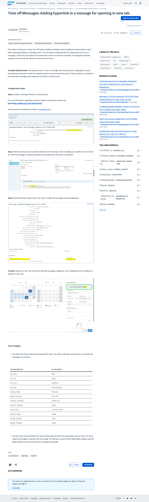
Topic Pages (100, 3)
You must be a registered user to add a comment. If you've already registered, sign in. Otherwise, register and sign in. (48, 482)
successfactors (13, 456)
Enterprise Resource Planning (46, 8)
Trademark (57, 498)
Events (79, 3)
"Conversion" (134, 64)
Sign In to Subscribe (131, 18)
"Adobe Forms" (104, 61)
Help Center (89, 3)
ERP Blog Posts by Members (65, 8)
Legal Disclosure (45, 498)
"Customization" (105, 68)
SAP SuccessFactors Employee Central (20, 43)
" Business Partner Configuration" (110, 57)
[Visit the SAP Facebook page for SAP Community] (123, 498)
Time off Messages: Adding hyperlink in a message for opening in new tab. (69, 13)
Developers (61, 3)
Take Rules (24, 456)
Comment (16, 488)
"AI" (114, 61)
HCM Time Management (61, 43)
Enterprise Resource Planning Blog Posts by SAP (120, 90)
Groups (52, 3)
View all (102, 210)
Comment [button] (88, 465)
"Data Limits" (129, 68)
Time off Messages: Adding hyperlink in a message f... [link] (91, 8)
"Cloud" (123, 64)
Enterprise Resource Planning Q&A (114, 102)
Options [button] (122, 22)
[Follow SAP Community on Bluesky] (127, 498)
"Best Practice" (104, 64)
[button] (131, 33)
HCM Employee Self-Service (43, 43)
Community (21, 3)
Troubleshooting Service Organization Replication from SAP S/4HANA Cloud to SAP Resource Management (118, 84)
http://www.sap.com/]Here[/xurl (27, 103)
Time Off (33, 456)
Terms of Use (23, 498)
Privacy (14, 498)
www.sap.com (44, 109)
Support (66, 498)
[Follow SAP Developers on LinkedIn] (135, 498)
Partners (72, 3)
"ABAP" (126, 57)
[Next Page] (121, 70)
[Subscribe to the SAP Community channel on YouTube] (131, 498)
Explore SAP (127, 3)
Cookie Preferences (77, 498)
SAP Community (12, 8)
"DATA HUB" (117, 68)
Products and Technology (38, 3)
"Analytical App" (123, 61)
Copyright (33, 498)
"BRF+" (115, 64)
